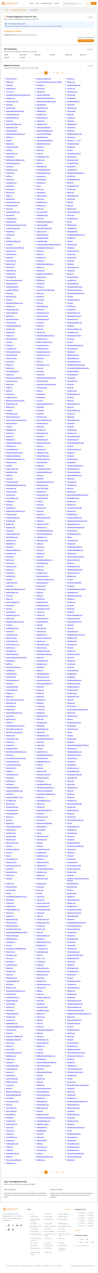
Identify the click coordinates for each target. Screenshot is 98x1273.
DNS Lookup (34, 1245)
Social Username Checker (35, 1220)
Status (59, 1266)
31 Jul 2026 (82, 1223)
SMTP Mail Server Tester (35, 1253)
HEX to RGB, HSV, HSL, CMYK (51, 1235)
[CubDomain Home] (10, 3)
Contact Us (53, 1266)
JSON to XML (62, 1231)
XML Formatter (63, 1219)
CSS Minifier (34, 1224)
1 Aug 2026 (91, 1221)
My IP (32, 1214)
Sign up (93, 3)
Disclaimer (45, 1266)
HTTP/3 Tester (48, 1252)
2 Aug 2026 (82, 1221)
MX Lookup (62, 1243)
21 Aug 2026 (82, 1213)
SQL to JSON (34, 1243)
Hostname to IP (49, 1245)
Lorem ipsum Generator (62, 1249)
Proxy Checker (48, 1248)
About (8, 1266)
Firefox (81, 1242)
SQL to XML (48, 1243)
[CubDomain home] (10, 1209)
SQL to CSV (61, 1238)
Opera (87, 1242)
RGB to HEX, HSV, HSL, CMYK (65, 1235)
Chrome (81, 1239)
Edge (87, 1239)
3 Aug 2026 (91, 1218)
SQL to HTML (48, 1238)
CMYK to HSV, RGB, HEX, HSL (36, 1239)
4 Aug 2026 (82, 1218)
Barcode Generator (36, 1248)
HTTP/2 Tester (34, 1231)
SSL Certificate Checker (65, 1226)
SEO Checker (48, 1214)
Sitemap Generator (64, 1214)
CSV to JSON (48, 1229)
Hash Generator (49, 1219)
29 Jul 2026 (82, 1226)
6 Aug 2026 (82, 1215)
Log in (87, 3)
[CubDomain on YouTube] (17, 1225)
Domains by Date (46, 3)
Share (91, 17)
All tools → (68, 1209)
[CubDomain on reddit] (13, 1229)
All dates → (78, 1230)
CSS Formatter (48, 1224)
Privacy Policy (15, 1266)
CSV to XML (62, 1229)
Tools (37, 3)
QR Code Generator (36, 1226)
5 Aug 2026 (91, 1215)
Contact (56, 3)
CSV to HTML (34, 1229)
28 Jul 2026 (91, 1226)
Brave (92, 1242)
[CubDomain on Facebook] (8, 1225)
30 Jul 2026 (91, 1223)
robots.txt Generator (50, 1226)
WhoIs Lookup (48, 1216)
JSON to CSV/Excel (49, 1231)
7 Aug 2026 (91, 1213)
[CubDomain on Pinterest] (21, 1225)
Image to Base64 (63, 1216)
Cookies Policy (37, 1266)
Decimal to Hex (63, 1245)
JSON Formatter (63, 1224)
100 (57, 73)
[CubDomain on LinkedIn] (8, 1229)
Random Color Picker (36, 1234)
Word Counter (34, 1216)
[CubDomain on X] (13, 1225)
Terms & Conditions (26, 1266)
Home (32, 3)
